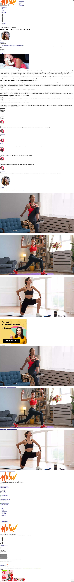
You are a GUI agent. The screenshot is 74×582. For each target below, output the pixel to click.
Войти (1, 551)
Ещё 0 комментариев (3, 175)
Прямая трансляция (4, 7)
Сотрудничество (4, 23)
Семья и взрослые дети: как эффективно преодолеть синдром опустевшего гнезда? (13, 45)
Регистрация (4, 551)
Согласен (2, 569)
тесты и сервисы (21, 5)
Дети (2, 8)
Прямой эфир (3, 512)
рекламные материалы (5, 521)
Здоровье (3, 509)
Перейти (1, 53)
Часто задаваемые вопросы (5, 522)
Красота (20, 3)
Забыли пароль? (2, 550)
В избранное (2, 111)
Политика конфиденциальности (6, 520)
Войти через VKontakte (3, 565)
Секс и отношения (21, 4)
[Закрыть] (0, 581)
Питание (20, 2)
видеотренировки (21, 1)
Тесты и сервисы (4, 12)
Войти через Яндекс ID (3, 545)
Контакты (3, 516)
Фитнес (3, 11)
